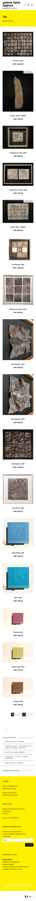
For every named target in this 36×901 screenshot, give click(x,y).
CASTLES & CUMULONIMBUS (15, 752)
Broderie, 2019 (18, 61)
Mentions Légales (8, 864)
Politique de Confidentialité (11, 862)
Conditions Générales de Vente (12, 869)
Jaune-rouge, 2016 (18, 667)
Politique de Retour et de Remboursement (16, 866)
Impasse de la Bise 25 (9, 792)
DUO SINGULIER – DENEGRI (14, 741)
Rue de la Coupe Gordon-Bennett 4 (14, 809)
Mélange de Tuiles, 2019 (18, 309)
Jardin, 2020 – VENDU (18, 227)
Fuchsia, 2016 (18, 632)
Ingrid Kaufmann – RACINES (14, 763)
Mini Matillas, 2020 (18, 464)
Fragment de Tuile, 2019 (18, 153)
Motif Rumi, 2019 (18, 508)
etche (28, 886)
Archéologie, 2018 (18, 264)
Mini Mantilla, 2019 (18, 364)
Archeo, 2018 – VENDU (18, 116)
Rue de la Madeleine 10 (10, 786)
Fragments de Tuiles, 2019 (18, 190)
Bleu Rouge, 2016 (18, 553)
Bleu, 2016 (18, 598)
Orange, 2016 (18, 701)
